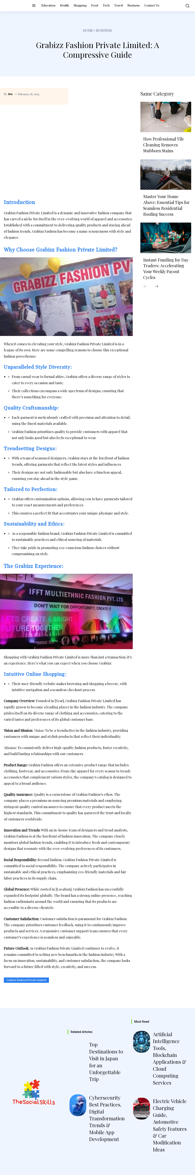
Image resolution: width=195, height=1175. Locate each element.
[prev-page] (145, 286)
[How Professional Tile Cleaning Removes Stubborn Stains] (165, 117)
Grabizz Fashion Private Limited (26, 980)
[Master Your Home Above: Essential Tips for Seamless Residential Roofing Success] (165, 174)
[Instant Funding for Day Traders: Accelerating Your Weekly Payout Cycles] (165, 238)
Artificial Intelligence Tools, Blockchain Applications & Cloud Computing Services (169, 1058)
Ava (10, 94)
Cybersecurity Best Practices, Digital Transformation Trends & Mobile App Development (107, 1118)
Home (88, 30)
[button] (186, 5)
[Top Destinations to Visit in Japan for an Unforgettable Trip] (78, 1052)
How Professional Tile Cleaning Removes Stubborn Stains (163, 144)
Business (104, 30)
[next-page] (156, 286)
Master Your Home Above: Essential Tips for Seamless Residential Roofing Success (166, 205)
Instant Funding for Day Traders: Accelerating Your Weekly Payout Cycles (166, 268)
